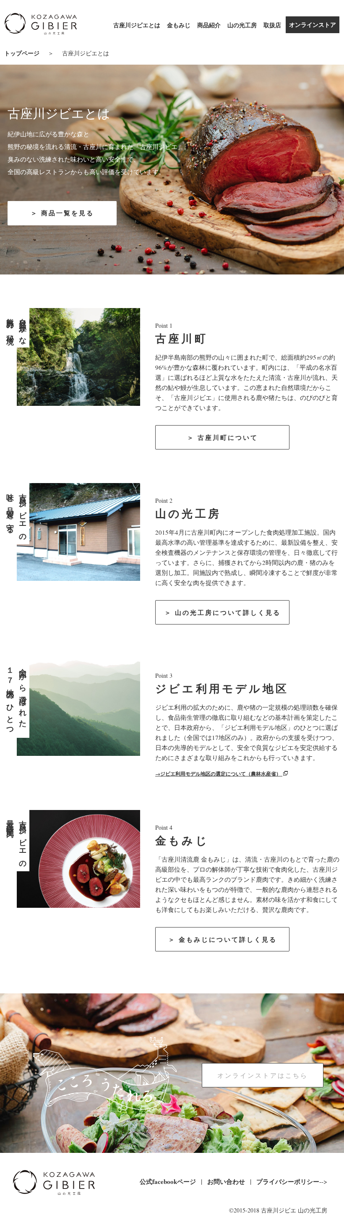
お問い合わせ (226, 1181)
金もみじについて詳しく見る (228, 939)
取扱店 (272, 25)
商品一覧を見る (67, 212)
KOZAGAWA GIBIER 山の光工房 (40, 25)
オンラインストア (312, 24)
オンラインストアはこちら (262, 1075)
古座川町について (228, 437)
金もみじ (178, 25)
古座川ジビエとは (136, 25)
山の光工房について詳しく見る (228, 612)
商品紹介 (209, 25)
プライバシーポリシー (287, 1181)
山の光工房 (242, 25)
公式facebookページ (168, 1181)
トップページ (21, 53)
